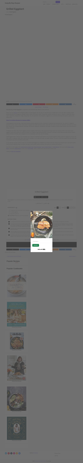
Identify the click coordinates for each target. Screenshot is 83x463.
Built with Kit (41, 249)
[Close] (51, 212)
